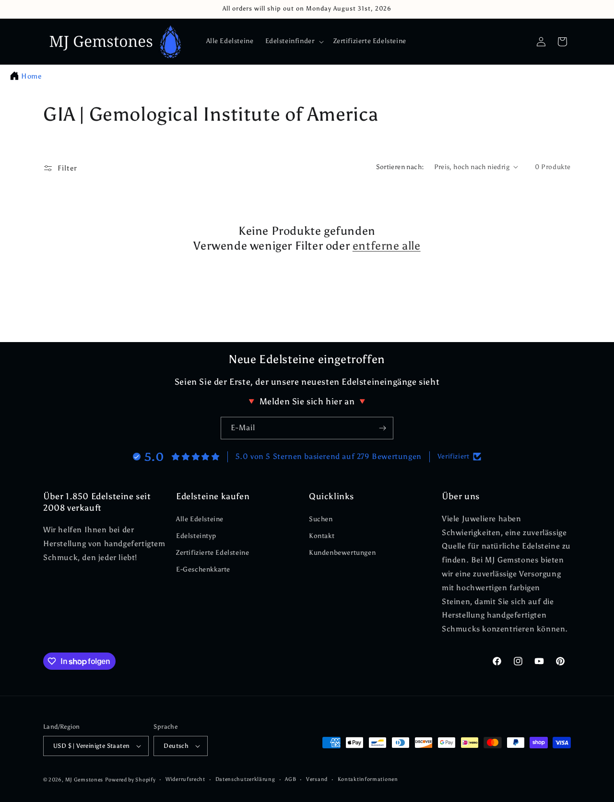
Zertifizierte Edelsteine (212, 553)
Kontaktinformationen (368, 779)
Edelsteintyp (196, 536)
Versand (317, 779)
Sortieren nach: (400, 167)
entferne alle (387, 245)
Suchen (321, 519)
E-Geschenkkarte (203, 569)
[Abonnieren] (382, 428)
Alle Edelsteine (200, 519)
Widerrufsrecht (185, 779)
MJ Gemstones (84, 780)
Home (31, 76)
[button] (294, 41)
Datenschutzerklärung (245, 779)
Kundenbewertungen (342, 553)
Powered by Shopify (130, 780)
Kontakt (321, 536)
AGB (290, 779)
